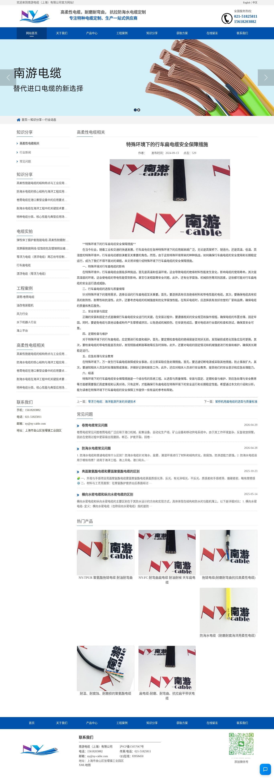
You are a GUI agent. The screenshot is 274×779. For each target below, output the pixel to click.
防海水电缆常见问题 (96, 448)
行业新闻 (25, 152)
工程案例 (122, 33)
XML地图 (85, 765)
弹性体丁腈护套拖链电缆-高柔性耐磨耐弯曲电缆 (47, 240)
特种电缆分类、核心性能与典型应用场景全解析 (46, 216)
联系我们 (242, 33)
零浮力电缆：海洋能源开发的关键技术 (112, 401)
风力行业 (22, 313)
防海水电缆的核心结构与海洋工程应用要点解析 (46, 191)
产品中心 (91, 33)
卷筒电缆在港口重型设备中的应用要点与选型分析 (47, 199)
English (246, 2)
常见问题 (25, 161)
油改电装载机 (25, 305)
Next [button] (266, 77)
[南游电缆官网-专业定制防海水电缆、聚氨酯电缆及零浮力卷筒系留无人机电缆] (34, 16)
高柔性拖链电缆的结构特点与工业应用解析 (43, 183)
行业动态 (50, 119)
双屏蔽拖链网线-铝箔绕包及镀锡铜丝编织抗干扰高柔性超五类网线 (58, 248)
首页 (24, 119)
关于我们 (61, 33)
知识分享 (152, 33)
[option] (137, 77)
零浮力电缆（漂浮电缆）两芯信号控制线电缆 (45, 256)
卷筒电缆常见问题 (95, 425)
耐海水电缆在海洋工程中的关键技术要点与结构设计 (49, 208)
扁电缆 (112, 244)
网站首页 (31, 33)
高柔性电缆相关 (29, 143)
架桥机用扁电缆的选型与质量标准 (236, 401)
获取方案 (182, 33)
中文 (255, 2)
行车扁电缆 (24, 265)
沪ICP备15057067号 (132, 746)
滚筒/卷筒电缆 (25, 296)
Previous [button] (8, 77)
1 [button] (135, 110)
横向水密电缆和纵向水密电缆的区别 (107, 494)
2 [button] (138, 110)
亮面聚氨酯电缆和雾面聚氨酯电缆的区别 (111, 471)
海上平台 (22, 330)
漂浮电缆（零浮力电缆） (32, 273)
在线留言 (212, 33)
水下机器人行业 (26, 322)
